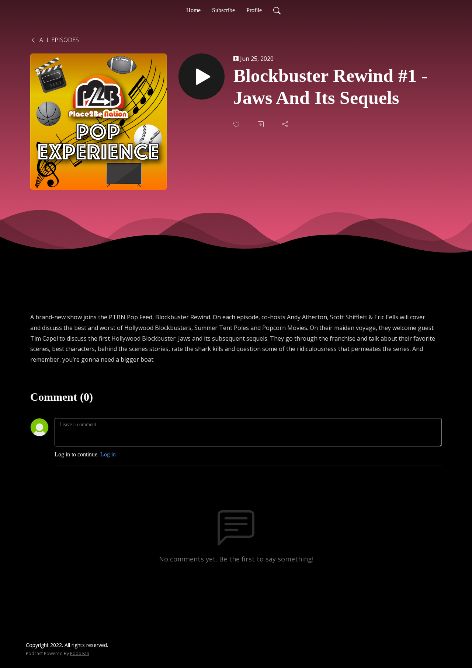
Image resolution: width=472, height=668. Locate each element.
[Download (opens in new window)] (261, 124)
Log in (108, 454)
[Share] (285, 124)
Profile (254, 10)
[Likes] (237, 124)
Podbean (79, 653)
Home (193, 10)
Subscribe (223, 10)
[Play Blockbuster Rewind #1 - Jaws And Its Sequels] (201, 76)
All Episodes (58, 40)
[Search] (277, 10)
